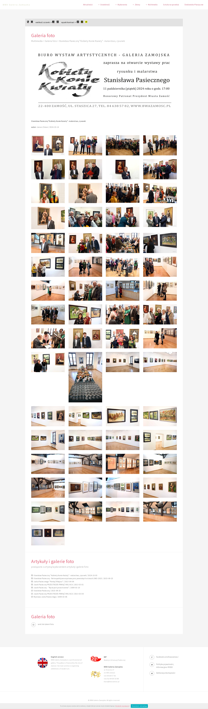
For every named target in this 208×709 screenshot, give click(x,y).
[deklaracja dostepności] (28, 22)
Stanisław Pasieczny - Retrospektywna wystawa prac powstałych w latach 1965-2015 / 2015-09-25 (73, 578)
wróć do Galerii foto (46, 624)
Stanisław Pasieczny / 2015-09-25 (47, 590)
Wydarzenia (122, 4)
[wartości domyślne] (32, 22)
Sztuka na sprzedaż (171, 4)
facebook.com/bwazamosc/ (167, 657)
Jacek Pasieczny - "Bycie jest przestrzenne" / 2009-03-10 (56, 587)
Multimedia (152, 4)
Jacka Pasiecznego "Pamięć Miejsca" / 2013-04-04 (53, 581)
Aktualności (88, 4)
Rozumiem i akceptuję (139, 706)
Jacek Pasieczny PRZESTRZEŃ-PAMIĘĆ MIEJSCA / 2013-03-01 (58, 584)
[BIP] (95, 659)
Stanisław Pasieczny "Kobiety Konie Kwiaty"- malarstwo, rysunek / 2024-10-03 (65, 575)
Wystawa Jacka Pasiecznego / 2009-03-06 (50, 597)
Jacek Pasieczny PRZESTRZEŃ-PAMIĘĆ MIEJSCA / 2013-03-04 (58, 594)
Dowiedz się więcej (122, 706)
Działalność (105, 4)
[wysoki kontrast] (78, 22)
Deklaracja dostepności (165, 673)
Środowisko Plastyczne (193, 4)
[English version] (42, 662)
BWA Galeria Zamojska (16, 5)
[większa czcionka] (57, 22)
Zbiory (137, 4)
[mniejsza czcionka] (53, 22)
